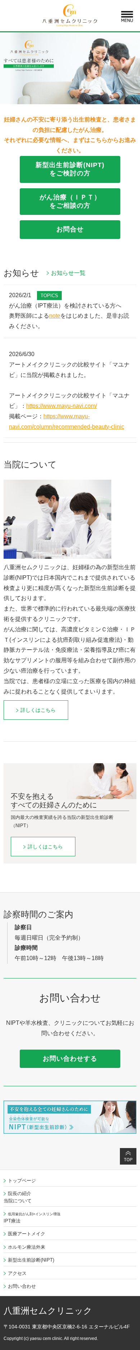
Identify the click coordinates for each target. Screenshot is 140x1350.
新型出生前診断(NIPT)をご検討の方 (70, 169)
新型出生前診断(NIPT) (31, 1260)
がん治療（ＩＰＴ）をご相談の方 (70, 201)
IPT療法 (32, 1218)
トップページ (22, 1180)
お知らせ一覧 (68, 273)
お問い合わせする (70, 1058)
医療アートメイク (26, 1233)
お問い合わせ (22, 1286)
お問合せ (70, 229)
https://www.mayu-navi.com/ (61, 406)
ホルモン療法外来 (26, 1247)
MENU (127, 16)
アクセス (17, 1273)
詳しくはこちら (38, 710)
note (54, 316)
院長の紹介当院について (18, 1197)
